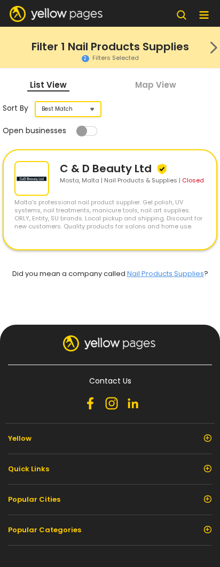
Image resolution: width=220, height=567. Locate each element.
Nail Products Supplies (165, 274)
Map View (155, 84)
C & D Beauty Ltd (107, 168)
